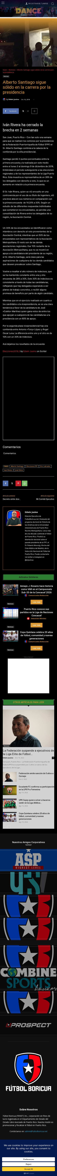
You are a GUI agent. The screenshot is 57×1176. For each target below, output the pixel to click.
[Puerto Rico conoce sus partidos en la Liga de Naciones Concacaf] (10, 613)
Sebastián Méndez (38, 618)
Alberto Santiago (17, 466)
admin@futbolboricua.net (36, 1131)
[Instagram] (26, 564)
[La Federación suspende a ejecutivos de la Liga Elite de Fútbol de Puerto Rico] (28, 728)
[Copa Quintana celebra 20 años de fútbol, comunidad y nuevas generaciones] (10, 636)
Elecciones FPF (31, 466)
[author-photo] (26, 595)
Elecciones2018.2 (11, 351)
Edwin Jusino (14, 99)
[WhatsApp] (24, 483)
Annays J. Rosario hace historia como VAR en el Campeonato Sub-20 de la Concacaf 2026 (36, 589)
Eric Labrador (45, 466)
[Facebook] (5, 483)
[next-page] (9, 827)
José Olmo (19, 470)
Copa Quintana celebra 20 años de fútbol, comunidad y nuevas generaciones (36, 635)
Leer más (36, 602)
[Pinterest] (18, 483)
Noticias (12, 70)
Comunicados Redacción (38, 595)
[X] (12, 483)
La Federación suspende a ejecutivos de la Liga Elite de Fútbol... (28, 752)
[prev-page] (4, 827)
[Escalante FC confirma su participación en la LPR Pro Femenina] (10, 790)
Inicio (5, 70)
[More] (34, 111)
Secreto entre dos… (11, 499)
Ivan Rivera (8, 470)
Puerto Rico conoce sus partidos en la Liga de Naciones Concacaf (36, 612)
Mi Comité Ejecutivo (45, 499)
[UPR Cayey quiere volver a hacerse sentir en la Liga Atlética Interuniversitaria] (10, 803)
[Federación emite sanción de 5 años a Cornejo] (10, 777)
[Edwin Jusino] (4, 99)
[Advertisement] (28, 676)
